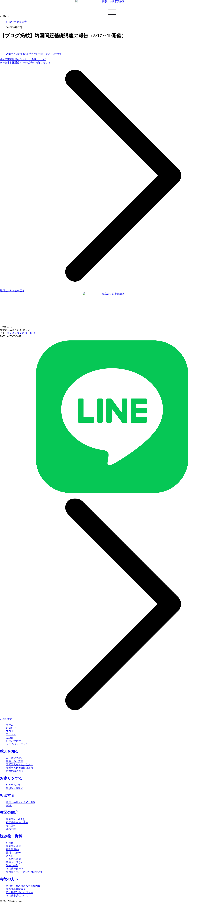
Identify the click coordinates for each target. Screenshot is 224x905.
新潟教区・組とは (16, 819)
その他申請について (17, 895)
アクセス (11, 734)
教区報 (9, 856)
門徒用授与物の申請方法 (19, 892)
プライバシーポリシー (18, 744)
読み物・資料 (11, 836)
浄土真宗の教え (14, 758)
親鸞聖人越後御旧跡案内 (19, 767)
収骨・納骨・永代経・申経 (20, 802)
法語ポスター (13, 852)
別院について (13, 785)
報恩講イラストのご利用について (24, 872)
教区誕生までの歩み (17, 822)
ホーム (9, 724)
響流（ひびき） (14, 862)
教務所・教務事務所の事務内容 (23, 886)
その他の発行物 (14, 868)
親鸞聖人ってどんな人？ (19, 764)
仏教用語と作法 (14, 771)
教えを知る (9, 751)
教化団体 (11, 825)
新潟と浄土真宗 (14, 761)
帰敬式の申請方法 (16, 889)
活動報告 (22, 21)
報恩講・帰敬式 (14, 788)
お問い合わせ (13, 740)
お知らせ (11, 21)
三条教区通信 (13, 859)
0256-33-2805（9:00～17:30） (22, 333)
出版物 (9, 843)
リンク (9, 737)
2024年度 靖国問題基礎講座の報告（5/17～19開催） (34, 53)
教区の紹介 (9, 812)
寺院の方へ (9, 879)
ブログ (9, 731)
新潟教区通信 (13, 846)
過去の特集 (12, 865)
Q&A (9, 805)
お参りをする (11, 778)
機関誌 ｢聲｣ (12, 849)
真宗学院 (11, 829)
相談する (7, 795)
